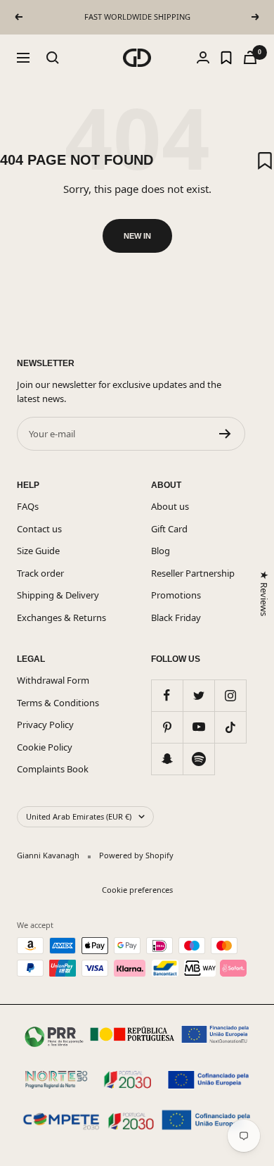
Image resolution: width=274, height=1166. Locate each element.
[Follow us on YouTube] (198, 727)
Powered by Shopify (136, 855)
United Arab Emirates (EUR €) (78, 816)
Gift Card (169, 528)
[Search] (52, 57)
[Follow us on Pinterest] (167, 727)
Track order (40, 573)
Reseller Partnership (193, 573)
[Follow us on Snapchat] (167, 759)
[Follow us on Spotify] (198, 759)
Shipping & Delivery (58, 595)
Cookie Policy (44, 747)
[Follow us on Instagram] (230, 695)
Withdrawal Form (53, 680)
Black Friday (176, 617)
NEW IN (137, 236)
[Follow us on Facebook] (167, 695)
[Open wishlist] (226, 57)
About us (170, 506)
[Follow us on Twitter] (198, 695)
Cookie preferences (137, 889)
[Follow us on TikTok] (230, 727)
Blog (160, 550)
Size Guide (38, 550)
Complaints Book (53, 769)
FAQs (28, 506)
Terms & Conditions (58, 702)
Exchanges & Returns (61, 617)
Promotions (176, 595)
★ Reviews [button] (263, 593)
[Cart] (250, 57)
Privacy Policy (45, 724)
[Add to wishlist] (265, 160)
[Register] (225, 434)
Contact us (39, 528)
